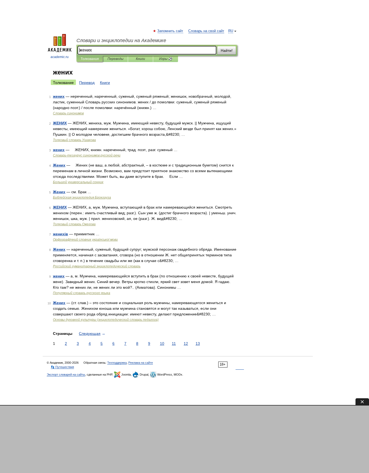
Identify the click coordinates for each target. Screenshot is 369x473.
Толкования (89, 59)
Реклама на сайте (140, 362)
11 (174, 343)
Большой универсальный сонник (78, 182)
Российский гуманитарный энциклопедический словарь (96, 266)
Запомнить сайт (170, 31)
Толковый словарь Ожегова (74, 224)
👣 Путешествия (62, 367)
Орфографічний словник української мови (85, 239)
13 (198, 343)
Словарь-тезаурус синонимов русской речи (86, 155)
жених (59, 96)
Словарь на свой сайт (206, 31)
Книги (140, 59)
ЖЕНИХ (60, 123)
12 (186, 343)
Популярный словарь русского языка (81, 293)
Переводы (115, 59)
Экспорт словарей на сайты (66, 374)
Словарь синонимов (68, 113)
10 (162, 343)
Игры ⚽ (165, 59)
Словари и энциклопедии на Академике (121, 40)
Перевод (87, 82)
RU (230, 31)
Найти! (227, 50)
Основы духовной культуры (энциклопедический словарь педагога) (106, 320)
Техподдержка (117, 362)
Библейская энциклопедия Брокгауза (82, 197)
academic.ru (60, 57)
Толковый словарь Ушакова (74, 140)
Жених (59, 165)
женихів (60, 234)
